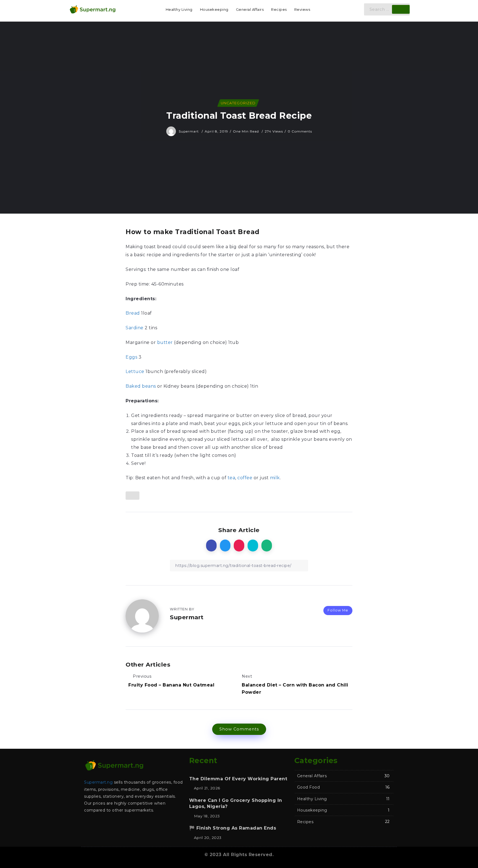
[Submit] (401, 9)
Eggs (131, 357)
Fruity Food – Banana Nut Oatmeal (171, 685)
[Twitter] (100, 824)
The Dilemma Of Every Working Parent (238, 778)
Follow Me (338, 610)
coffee (244, 477)
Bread (133, 313)
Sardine (135, 327)
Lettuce (135, 371)
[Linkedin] (122, 824)
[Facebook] (89, 824)
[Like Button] (132, 495)
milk (275, 477)
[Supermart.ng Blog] (92, 9)
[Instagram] (111, 824)
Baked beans (141, 386)
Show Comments (239, 729)
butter (165, 342)
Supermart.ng (98, 782)
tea (231, 477)
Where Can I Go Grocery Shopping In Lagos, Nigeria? (235, 803)
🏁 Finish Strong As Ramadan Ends (232, 828)
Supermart (189, 131)
